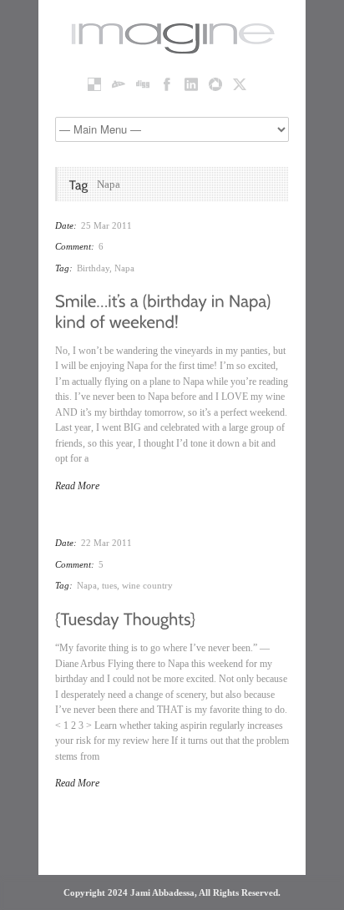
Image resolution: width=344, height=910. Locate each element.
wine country (147, 585)
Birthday (93, 268)
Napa (124, 268)
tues (109, 585)
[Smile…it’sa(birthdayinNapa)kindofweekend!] (165, 310)
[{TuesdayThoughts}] (125, 618)
